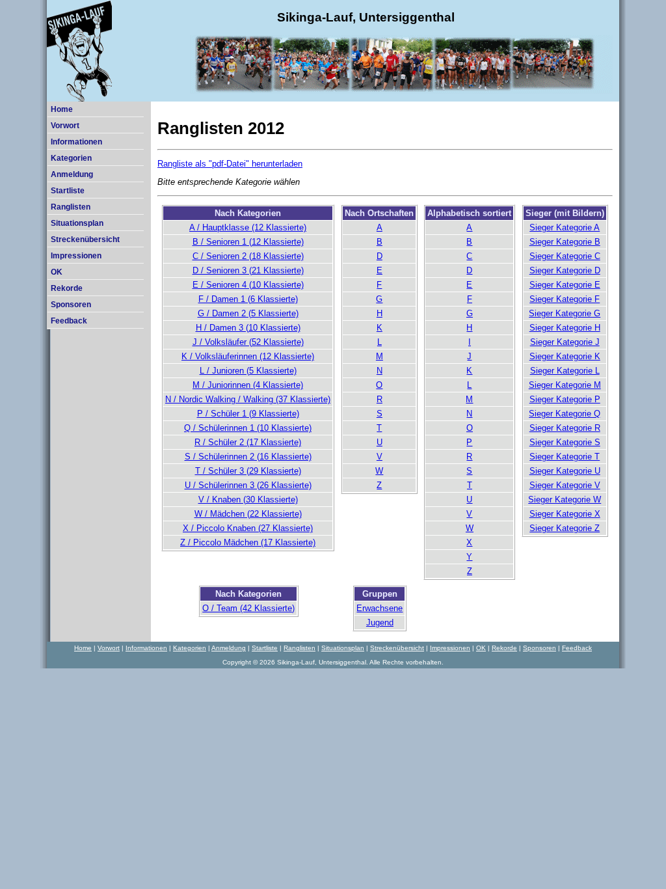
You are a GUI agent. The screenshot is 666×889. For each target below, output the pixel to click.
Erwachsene (379, 608)
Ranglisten (70, 207)
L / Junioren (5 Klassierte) (248, 371)
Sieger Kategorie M (565, 385)
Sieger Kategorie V (564, 485)
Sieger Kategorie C (564, 256)
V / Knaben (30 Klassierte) (248, 499)
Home (62, 109)
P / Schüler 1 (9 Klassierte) (248, 413)
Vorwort (65, 126)
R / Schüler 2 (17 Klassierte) (247, 442)
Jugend (379, 622)
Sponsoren (71, 304)
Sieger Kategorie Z (564, 528)
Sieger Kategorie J (565, 342)
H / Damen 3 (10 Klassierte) (248, 328)
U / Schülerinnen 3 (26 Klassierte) (248, 485)
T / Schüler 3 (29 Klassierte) (248, 471)
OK (56, 272)
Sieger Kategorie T (564, 456)
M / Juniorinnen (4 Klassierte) (248, 385)
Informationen (76, 142)
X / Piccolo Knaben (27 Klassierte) (248, 528)
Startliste (68, 191)
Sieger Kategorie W (564, 499)
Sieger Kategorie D (564, 270)
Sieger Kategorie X (564, 514)
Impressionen (76, 256)
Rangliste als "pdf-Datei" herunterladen (229, 164)
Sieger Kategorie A (564, 227)
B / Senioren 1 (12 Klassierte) (248, 242)
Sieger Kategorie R (564, 428)
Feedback (69, 321)
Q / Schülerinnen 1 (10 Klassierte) (248, 428)
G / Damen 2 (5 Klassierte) (248, 313)
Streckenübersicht (85, 239)
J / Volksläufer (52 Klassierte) (248, 342)
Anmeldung (72, 174)
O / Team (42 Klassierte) (248, 608)
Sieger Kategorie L (565, 371)
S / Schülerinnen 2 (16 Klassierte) (248, 456)
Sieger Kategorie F (564, 299)
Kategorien (71, 158)
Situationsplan (77, 223)
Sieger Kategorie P (564, 399)
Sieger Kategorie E (564, 285)
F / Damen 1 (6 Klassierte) (248, 299)
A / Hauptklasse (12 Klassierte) (247, 227)
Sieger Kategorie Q (564, 413)
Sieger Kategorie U (564, 471)
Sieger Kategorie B (564, 242)
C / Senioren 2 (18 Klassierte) (248, 256)
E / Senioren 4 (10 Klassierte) (248, 285)
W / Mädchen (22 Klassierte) (248, 514)
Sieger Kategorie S (564, 442)
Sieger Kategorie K (564, 356)
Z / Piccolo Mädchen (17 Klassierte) (247, 542)
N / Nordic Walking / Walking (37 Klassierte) (247, 399)
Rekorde (67, 288)
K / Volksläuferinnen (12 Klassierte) (247, 356)
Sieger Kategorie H (564, 328)
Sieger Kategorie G (564, 313)
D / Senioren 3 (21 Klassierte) (248, 270)
